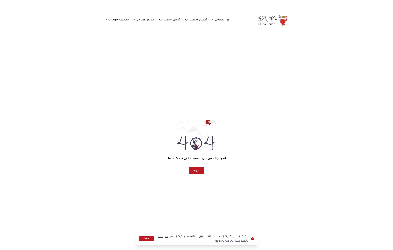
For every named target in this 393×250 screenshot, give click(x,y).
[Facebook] (167, 5)
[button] (222, 20)
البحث (112, 5)
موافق (146, 239)
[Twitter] (160, 5)
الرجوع (196, 170)
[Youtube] (145, 5)
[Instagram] (152, 5)
